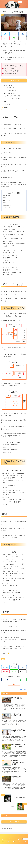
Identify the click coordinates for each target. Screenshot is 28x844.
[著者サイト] (7, 679)
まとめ (6, 107)
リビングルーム (8, 85)
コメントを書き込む (14, 821)
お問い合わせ (21, 839)
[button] (25, 412)
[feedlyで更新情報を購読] (20, 679)
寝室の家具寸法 (9, 104)
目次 (12, 80)
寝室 (5, 101)
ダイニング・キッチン (10, 93)
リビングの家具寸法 (10, 90)
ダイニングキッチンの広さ (12, 96)
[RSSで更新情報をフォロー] (14, 684)
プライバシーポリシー (7, 839)
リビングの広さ (9, 87)
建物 (4, 659)
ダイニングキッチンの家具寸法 (14, 98)
